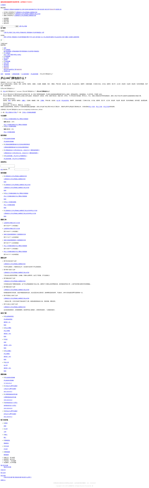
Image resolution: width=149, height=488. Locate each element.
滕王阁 (48, 37)
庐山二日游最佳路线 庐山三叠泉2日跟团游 (15, 124)
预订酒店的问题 (17, 477)
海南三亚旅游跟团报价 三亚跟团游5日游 (15, 234)
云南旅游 (6, 9)
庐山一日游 (91, 106)
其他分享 (52, 9)
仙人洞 (58, 100)
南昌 (39, 37)
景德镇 (22, 32)
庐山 (23, 26)
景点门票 (36, 9)
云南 (33, 37)
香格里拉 (38, 32)
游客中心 (3, 480)
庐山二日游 (99, 106)
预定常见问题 (7, 467)
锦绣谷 (52, 37)
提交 (2, 169)
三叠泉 (42, 100)
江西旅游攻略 (15, 74)
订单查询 (3, 5)
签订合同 (3, 472)
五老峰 (71, 37)
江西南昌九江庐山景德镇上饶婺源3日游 (26, 12)
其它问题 (3, 475)
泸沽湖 (34, 32)
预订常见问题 (4, 465)
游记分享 (47, 9)
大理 (43, 32)
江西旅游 (11, 9)
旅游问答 (19, 69)
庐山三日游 (106, 106)
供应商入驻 (58, 9)
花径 (63, 37)
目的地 (27, 9)
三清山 (14, 32)
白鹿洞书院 (76, 37)
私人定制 (22, 9)
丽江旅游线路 (7, 51)
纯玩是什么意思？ (27, 477)
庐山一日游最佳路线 (9, 132)
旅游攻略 (31, 9)
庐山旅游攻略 (34, 74)
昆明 (5, 37)
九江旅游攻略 (25, 74)
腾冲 (28, 37)
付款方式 (3, 470)
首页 (5, 48)
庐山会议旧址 (58, 37)
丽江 (25, 32)
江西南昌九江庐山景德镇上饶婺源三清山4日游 (27, 14)
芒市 (30, 37)
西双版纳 (29, 32)
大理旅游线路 (15, 51)
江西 (20, 26)
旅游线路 (16, 9)
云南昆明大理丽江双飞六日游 (12, 223)
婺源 (25, 26)
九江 (42, 37)
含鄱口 (67, 37)
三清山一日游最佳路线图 (29, 112)
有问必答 (41, 9)
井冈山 (18, 32)
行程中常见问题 (8, 477)
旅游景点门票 (12, 69)
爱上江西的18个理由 (11, 112)
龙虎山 (19, 54)
